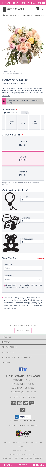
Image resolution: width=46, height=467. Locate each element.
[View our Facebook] (21, 370)
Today (24, 113)
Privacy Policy (6, 458)
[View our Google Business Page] (25, 370)
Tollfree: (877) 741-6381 (23, 391)
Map (24, 464)
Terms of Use (40, 458)
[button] (39, 9)
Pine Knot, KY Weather (23, 450)
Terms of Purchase (23, 458)
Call (8, 464)
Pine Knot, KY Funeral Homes (16, 443)
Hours (39, 464)
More (5, 95)
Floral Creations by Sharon (23, 425)
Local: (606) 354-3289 (23, 387)
